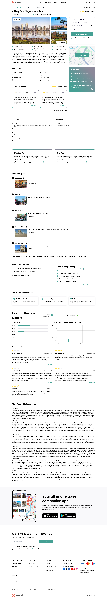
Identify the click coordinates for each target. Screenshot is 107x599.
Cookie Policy (33, 548)
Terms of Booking (50, 589)
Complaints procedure (17, 581)
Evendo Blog (15, 566)
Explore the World (45, 2)
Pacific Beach (19, 210)
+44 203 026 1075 (67, 563)
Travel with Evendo (16, 563)
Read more (33, 105)
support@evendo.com (68, 566)
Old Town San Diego (21, 243)
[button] (65, 99)
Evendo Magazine (16, 569)
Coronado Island (20, 227)
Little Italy (18, 194)
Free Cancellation (77, 37)
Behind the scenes (33, 566)
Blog (55, 2)
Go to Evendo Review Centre (59, 110)
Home (13, 7)
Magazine (63, 2)
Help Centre (15, 579)
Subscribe (46, 541)
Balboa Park (18, 178)
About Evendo (32, 563)
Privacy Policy (42, 548)
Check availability (82, 34)
